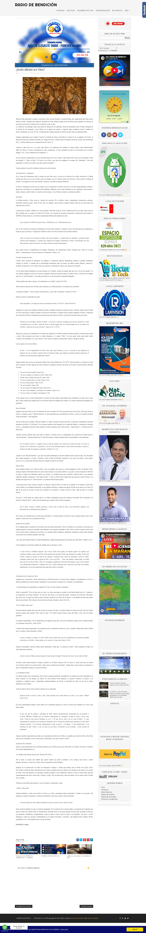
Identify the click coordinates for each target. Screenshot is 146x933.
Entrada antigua (86, 906)
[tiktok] (130, 917)
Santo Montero (93, 918)
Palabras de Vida (85, 10)
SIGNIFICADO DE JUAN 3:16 (50, 856)
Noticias (71, 10)
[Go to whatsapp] (4, 927)
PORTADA (61, 10)
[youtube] (125, 918)
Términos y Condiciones (109, 799)
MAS (126, 10)
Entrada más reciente (23, 906)
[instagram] (122, 918)
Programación (103, 10)
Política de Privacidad (108, 797)
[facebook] (120, 918)
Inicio (103, 787)
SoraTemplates (78, 918)
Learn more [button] (64, 929)
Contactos (104, 790)
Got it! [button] (135, 929)
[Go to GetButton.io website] (5, 931)
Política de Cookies (107, 794)
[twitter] (128, 918)
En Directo (117, 10)
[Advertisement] (114, 635)
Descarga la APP (41, 918)
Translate (114, 50)
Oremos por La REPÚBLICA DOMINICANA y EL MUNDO (24, 856)
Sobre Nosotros (106, 792)
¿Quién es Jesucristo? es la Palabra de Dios (79, 856)
